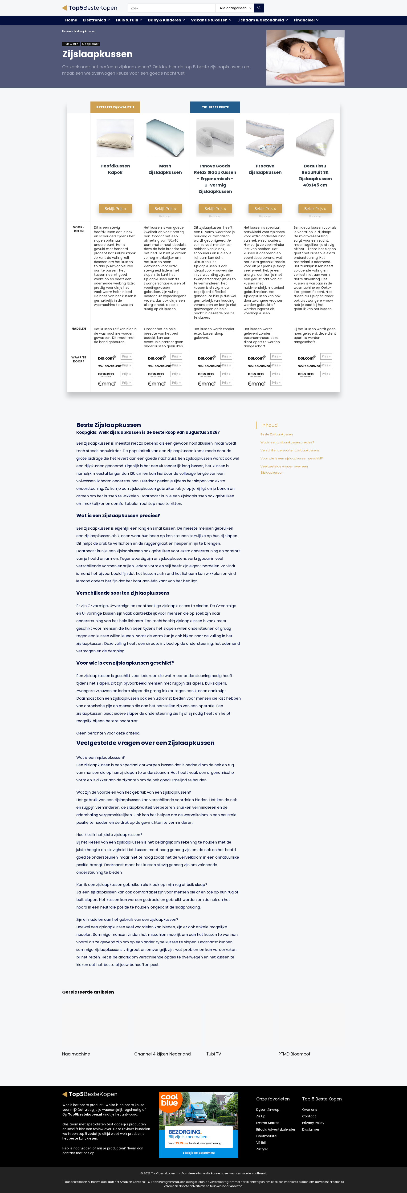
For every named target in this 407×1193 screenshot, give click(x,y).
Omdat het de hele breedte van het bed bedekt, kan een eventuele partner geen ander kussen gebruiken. (164, 338)
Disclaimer (310, 1129)
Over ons (309, 1109)
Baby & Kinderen (164, 20)
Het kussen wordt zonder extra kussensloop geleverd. (214, 333)
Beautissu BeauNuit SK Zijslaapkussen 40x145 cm (315, 175)
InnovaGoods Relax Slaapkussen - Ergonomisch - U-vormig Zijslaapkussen (215, 178)
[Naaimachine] (95, 1006)
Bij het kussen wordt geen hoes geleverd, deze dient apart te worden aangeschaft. (315, 335)
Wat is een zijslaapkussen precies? (287, 442)
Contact (309, 1116)
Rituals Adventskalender (275, 1129)
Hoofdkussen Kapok (115, 169)
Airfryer (262, 1149)
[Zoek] (259, 8)
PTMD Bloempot (294, 1054)
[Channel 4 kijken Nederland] (167, 1006)
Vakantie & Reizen (209, 20)
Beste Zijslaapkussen (276, 434)
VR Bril (261, 1142)
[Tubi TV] (239, 1006)
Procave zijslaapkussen (265, 169)
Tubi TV (213, 1054)
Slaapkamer (90, 44)
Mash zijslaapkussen (165, 169)
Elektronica (94, 20)
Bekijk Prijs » (115, 208)
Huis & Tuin (127, 20)
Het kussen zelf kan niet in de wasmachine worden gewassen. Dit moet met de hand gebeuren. (115, 335)
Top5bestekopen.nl (85, 1114)
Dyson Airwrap (267, 1109)
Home (71, 20)
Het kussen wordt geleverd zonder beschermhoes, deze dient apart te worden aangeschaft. (262, 338)
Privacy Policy (313, 1122)
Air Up (260, 1116)
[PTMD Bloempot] (311, 1006)
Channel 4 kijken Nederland (162, 1054)
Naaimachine (76, 1054)
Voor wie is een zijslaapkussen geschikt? (291, 458)
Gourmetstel (266, 1136)
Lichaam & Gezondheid (260, 20)
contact (68, 1153)
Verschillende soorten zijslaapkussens (289, 450)
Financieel (304, 20)
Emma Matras (267, 1122)
